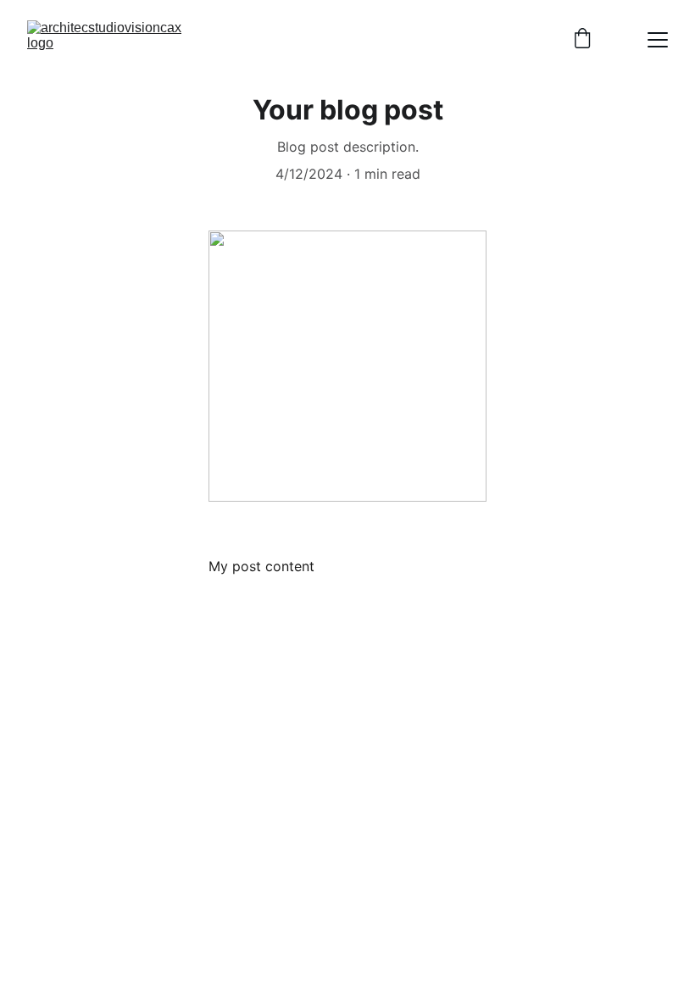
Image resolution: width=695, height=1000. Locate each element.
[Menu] (658, 39)
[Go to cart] (582, 40)
